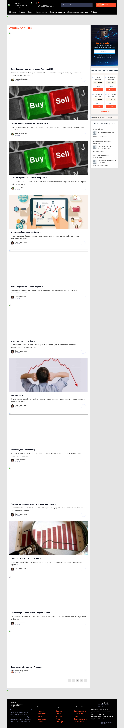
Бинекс (58, 714)
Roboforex (42, 714)
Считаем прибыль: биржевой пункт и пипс (30, 613)
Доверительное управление (77, 12)
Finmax (58, 719)
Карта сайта (78, 714)
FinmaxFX (41, 722)
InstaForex (42, 719)
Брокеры (22, 12)
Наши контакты (80, 711)
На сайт (98, 89)
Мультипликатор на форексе (24, 341)
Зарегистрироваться (106, 62)
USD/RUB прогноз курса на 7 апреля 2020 (29, 123)
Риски (76, 716)
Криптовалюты (41, 12)
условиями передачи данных (105, 57)
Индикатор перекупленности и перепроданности (33, 504)
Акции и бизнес (98, 129)
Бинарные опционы (57, 12)
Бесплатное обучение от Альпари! (26, 667)
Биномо (59, 711)
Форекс (30, 12)
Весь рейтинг (104, 111)
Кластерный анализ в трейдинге (26, 232)
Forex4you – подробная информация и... (101, 156)
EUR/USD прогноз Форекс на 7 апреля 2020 (30, 178)
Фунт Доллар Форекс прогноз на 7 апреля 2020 (32, 69)
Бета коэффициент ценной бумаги (27, 286)
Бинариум (59, 722)
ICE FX (40, 716)
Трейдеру (94, 12)
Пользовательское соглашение (80, 720)
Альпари (41, 711)
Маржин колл (17, 395)
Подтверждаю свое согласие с (105, 56)
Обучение (12, 12)
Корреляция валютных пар (23, 449)
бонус (105, 5)
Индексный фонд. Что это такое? (26, 558)
